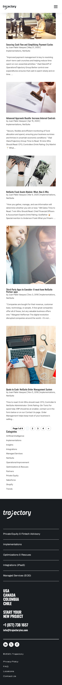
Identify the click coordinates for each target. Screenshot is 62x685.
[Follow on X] (11, 644)
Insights (9, 444)
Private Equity (12, 475)
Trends (9, 489)
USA (6, 591)
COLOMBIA (11, 599)
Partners (10, 471)
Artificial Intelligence (15, 436)
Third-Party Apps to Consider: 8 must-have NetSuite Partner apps (29, 290)
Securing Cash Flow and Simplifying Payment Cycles (29, 44)
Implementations (13, 51)
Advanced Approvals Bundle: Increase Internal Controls (30, 118)
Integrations (11, 449)
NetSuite (26, 51)
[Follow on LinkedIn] (5, 644)
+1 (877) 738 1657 (15, 625)
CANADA (9, 595)
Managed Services (14, 453)
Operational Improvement (17, 462)
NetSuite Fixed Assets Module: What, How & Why (27, 192)
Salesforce (11, 480)
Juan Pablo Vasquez (18, 47)
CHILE (7, 603)
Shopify (9, 484)
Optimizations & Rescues (17, 467)
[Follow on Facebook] (17, 644)
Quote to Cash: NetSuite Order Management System (29, 389)
